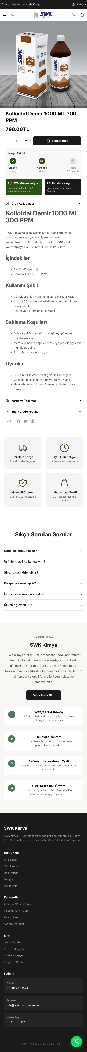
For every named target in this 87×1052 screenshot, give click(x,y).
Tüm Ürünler (12, 866)
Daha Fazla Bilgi (43, 695)
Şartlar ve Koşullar (15, 955)
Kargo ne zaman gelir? (20, 583)
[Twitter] (25, 421)
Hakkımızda (11, 872)
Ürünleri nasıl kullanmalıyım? (24, 561)
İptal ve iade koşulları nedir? (24, 594)
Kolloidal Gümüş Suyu (17, 904)
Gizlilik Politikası (14, 942)
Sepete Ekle (60, 140)
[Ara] (12, 14)
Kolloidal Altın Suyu (16, 910)
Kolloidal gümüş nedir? (20, 550)
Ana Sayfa (10, 859)
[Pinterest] (32, 421)
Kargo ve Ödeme (14, 962)
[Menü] (4, 14)
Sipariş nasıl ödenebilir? (21, 572)
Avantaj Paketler (14, 923)
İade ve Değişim (14, 949)
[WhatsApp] (76, 1041)
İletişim (8, 879)
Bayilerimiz (10, 885)
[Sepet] (82, 14)
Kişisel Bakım (12, 917)
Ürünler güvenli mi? (18, 605)
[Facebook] (18, 421)
